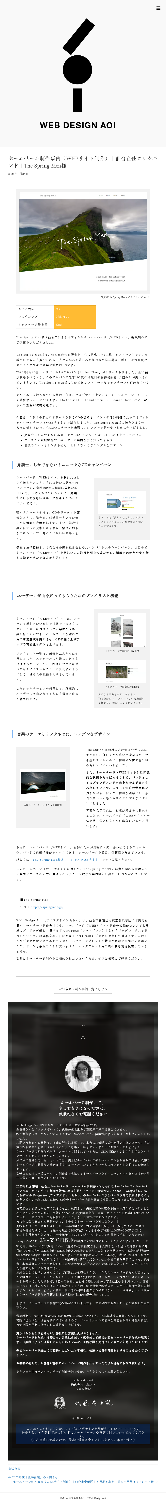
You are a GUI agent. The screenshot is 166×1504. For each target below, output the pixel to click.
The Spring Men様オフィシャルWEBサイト (65, 859)
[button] (83, 1434)
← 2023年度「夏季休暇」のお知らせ (33, 1477)
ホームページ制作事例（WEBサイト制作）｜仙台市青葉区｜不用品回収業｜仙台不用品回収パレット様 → (85, 1481)
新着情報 (14, 1468)
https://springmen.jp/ (47, 907)
